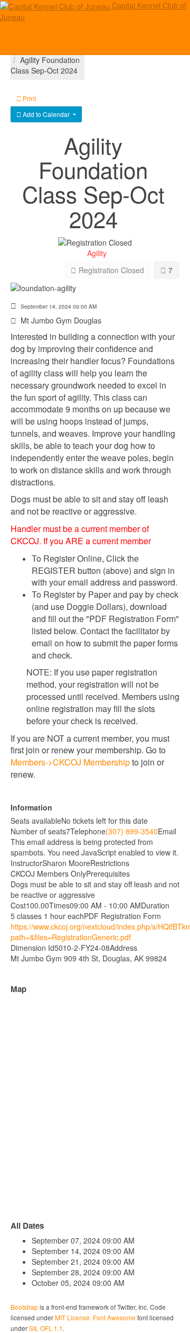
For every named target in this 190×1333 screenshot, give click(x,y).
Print (28, 98)
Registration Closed (110, 270)
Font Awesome (114, 1317)
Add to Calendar (46, 114)
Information (31, 807)
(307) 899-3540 (132, 831)
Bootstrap (24, 1306)
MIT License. (73, 1317)
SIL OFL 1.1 (46, 1327)
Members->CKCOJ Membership (70, 762)
